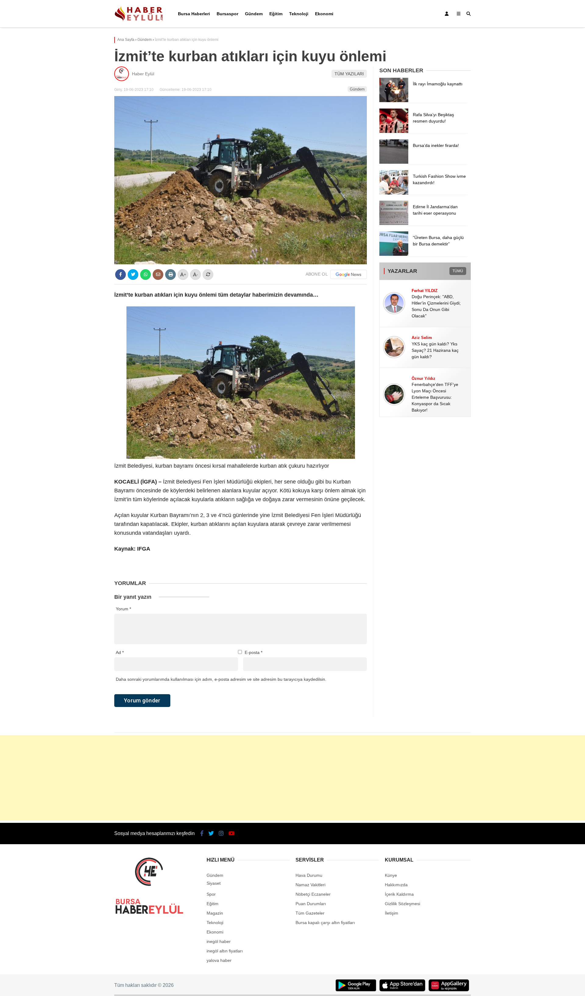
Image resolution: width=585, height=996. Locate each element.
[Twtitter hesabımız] (211, 833)
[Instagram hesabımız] (221, 833)
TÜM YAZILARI (349, 73)
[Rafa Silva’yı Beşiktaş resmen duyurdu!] (393, 131)
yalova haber (219, 960)
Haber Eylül (143, 73)
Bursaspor (227, 13)
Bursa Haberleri (194, 13)
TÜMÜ (457, 271)
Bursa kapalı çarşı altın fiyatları (325, 922)
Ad (120, 652)
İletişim (391, 913)
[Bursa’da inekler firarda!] (393, 162)
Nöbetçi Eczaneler (313, 894)
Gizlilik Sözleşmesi (402, 903)
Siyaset (214, 883)
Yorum (123, 608)
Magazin (215, 913)
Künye (391, 875)
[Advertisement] (292, 777)
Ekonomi (324, 13)
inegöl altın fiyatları (225, 950)
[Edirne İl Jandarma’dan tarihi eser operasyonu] (393, 223)
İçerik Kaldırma (399, 894)
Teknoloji (298, 13)
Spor (211, 894)
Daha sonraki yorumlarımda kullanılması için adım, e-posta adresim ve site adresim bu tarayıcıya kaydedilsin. (221, 679)
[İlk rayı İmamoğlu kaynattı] (393, 100)
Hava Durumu (309, 875)
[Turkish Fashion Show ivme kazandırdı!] (393, 193)
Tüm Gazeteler (310, 913)
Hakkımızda (396, 884)
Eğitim (275, 13)
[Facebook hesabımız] (202, 833)
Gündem (254, 13)
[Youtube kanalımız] (232, 833)
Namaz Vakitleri (310, 884)
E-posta (253, 652)
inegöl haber (219, 941)
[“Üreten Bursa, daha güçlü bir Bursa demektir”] (393, 254)
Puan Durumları (311, 903)
